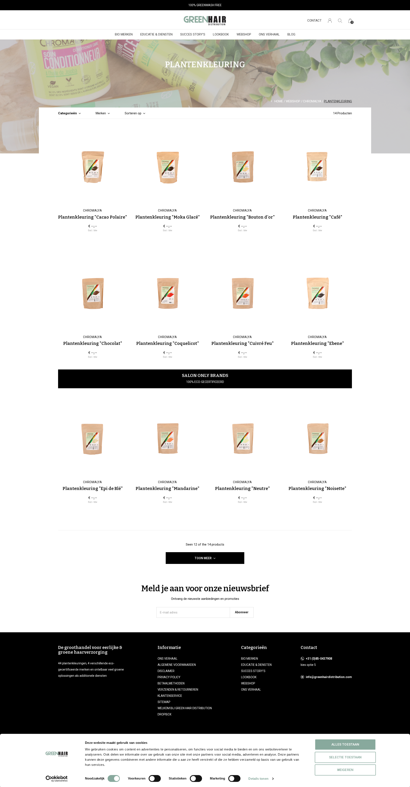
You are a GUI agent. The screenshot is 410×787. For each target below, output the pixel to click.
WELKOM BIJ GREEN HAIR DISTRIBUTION (185, 708)
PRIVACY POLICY (169, 677)
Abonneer (242, 612)
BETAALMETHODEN (171, 683)
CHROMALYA (312, 101)
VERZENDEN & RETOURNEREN (178, 689)
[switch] (155, 778)
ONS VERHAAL (269, 34)
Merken (101, 113)
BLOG (291, 34)
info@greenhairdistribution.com (329, 677)
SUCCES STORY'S (192, 34)
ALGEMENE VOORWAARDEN (177, 664)
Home (278, 101)
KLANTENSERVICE (170, 695)
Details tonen (258, 778)
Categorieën (67, 113)
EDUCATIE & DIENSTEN (156, 34)
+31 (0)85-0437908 (319, 658)
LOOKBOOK (221, 34)
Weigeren (345, 770)
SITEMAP (164, 702)
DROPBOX (164, 714)
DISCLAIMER (166, 671)
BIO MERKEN (124, 34)
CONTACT (314, 20)
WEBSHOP (244, 34)
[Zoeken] (340, 20)
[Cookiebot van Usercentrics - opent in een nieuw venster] (56, 778)
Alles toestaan (345, 744)
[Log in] (330, 20)
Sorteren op (133, 113)
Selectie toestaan (345, 757)
